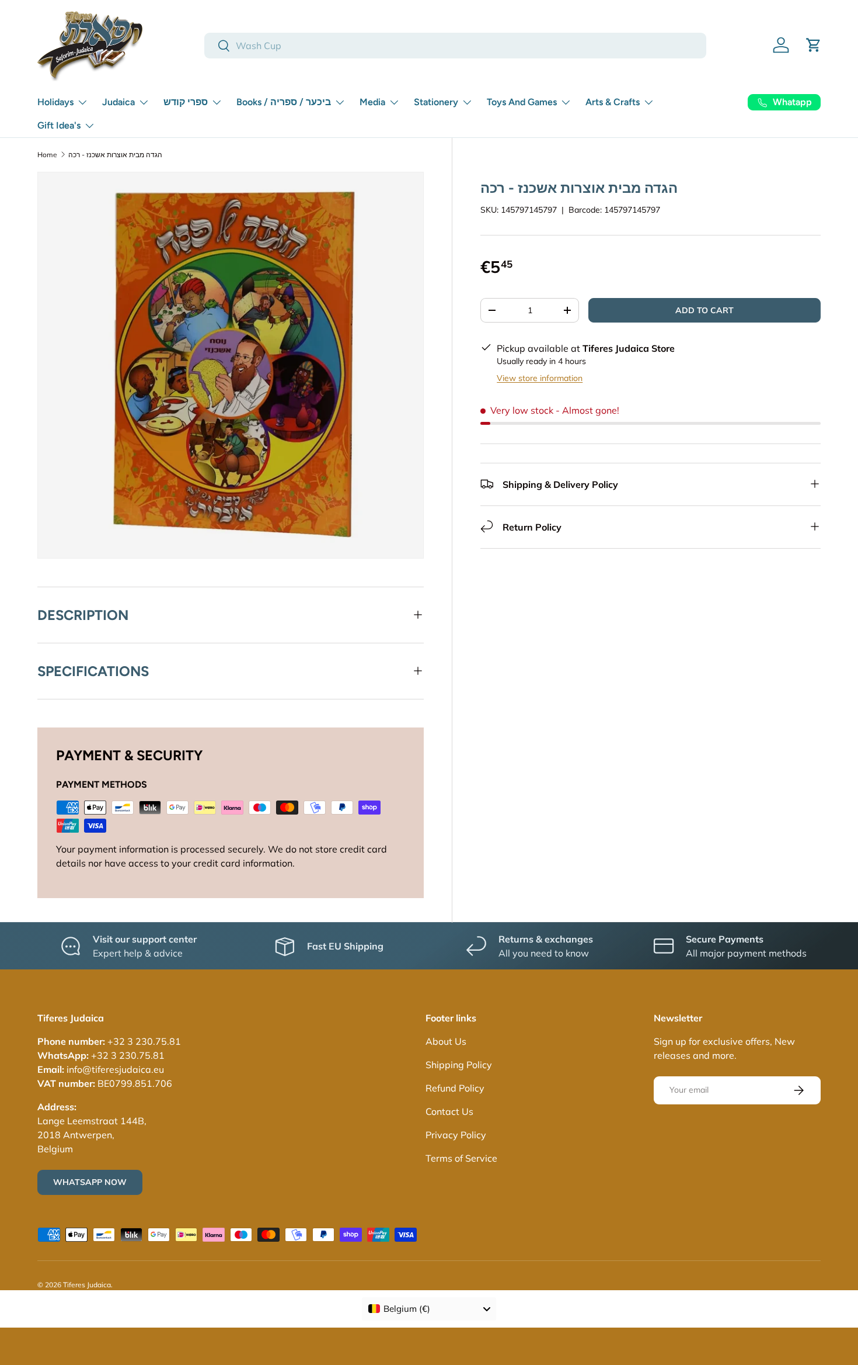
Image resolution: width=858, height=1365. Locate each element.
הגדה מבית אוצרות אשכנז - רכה (115, 154)
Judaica (118, 102)
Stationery (436, 102)
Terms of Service (461, 1158)
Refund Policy (454, 1088)
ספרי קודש (185, 102)
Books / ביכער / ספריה (283, 102)
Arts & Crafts (612, 102)
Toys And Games (522, 102)
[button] (813, 45)
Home (47, 154)
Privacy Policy (455, 1135)
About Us (445, 1041)
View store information (540, 377)
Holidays (55, 102)
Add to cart (704, 309)
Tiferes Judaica (87, 1284)
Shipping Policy (458, 1064)
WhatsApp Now (90, 1182)
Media (372, 102)
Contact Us (449, 1111)
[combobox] (455, 45)
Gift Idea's (59, 125)
